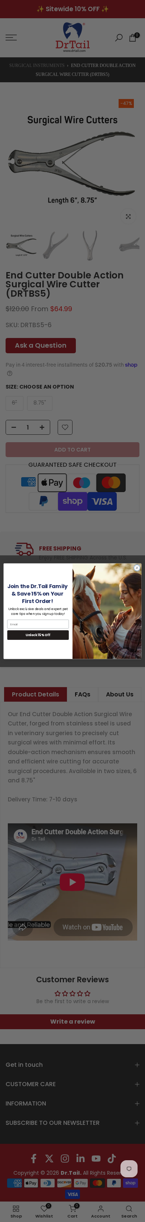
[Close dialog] (137, 568)
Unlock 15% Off (38, 635)
